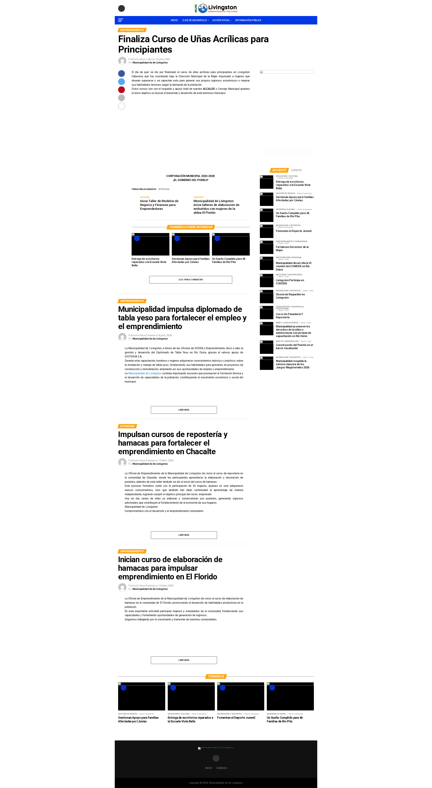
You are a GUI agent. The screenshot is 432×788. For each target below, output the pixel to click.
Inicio (174, 20)
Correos (221, 768)
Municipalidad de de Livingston (150, 62)
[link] (144, 373)
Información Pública (248, 20)
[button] (137, 134)
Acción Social (221, 20)
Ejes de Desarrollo (195, 20)
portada (164, 189)
